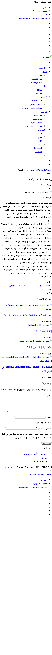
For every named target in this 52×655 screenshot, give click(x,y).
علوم (40, 137)
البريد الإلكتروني (45, 423)
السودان (32, 285)
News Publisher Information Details (32, 18)
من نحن (44, 14)
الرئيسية (42, 68)
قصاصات (38, 151)
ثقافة (39, 133)
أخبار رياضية (38, 115)
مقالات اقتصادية (35, 104)
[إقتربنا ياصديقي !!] (40, 325)
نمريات (44, 458)
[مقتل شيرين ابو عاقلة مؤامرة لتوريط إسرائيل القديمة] (26, 309)
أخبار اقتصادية (36, 79)
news (48, 285)
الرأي (43, 86)
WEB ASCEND (46, 474)
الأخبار (44, 72)
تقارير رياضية (37, 119)
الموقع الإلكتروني (45, 428)
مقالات (39, 90)
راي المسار (38, 93)
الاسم (49, 417)
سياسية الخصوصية (40, 11)
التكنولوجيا (38, 148)
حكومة (22, 285)
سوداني (12, 285)
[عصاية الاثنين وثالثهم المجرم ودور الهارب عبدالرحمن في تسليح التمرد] (26, 360)
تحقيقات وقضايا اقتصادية (32, 108)
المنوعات (42, 130)
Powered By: (35, 474)
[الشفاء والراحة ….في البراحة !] (35, 341)
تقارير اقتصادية (36, 101)
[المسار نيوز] (47, 57)
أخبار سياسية (37, 75)
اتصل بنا (44, 7)
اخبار (40, 285)
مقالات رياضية (36, 122)
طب (40, 144)
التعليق (48, 395)
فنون (40, 141)
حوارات (39, 155)
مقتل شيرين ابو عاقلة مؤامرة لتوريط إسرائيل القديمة (28, 315)
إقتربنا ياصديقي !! (44, 331)
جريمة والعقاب (36, 82)
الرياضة (44, 112)
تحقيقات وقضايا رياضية (33, 126)
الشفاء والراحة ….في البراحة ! (39, 347)
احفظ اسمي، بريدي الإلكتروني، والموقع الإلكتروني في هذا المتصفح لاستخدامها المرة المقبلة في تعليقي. (27, 435)
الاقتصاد (44, 97)
